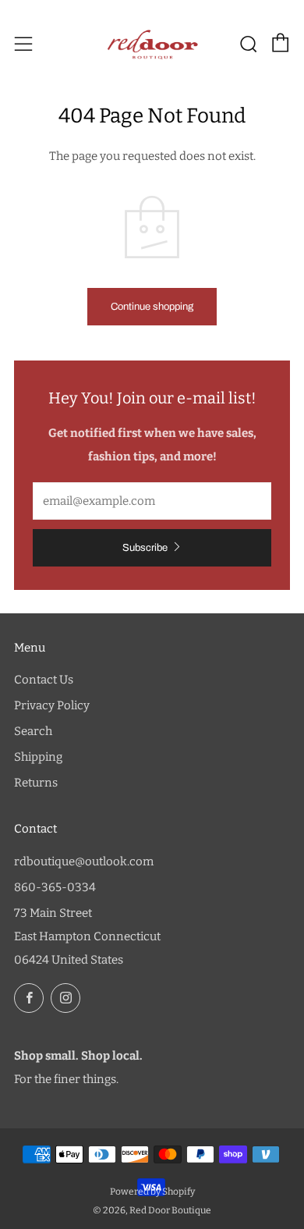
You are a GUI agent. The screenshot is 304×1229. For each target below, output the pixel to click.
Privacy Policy (52, 705)
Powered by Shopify (152, 1191)
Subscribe (145, 547)
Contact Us (43, 680)
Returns (36, 783)
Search (33, 731)
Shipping (38, 757)
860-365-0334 (55, 887)
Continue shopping (152, 306)
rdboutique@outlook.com (84, 861)
